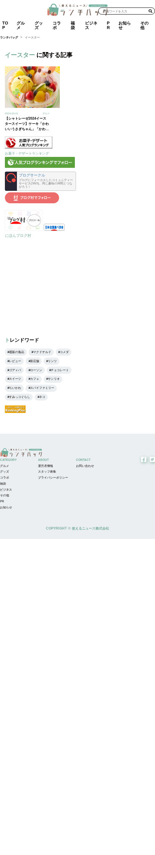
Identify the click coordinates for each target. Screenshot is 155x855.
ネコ (42, 397)
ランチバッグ (9, 37)
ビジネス (91, 25)
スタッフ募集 (47, 471)
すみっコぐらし (19, 397)
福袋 (73, 25)
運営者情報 (45, 466)
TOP (5, 25)
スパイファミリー (42, 388)
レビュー (15, 361)
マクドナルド (42, 352)
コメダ (64, 352)
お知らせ (125, 25)
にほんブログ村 (18, 235)
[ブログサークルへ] (40, 181)
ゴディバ (15, 370)
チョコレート (60, 370)
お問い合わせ (85, 466)
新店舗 (34, 361)
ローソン (36, 370)
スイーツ (15, 379)
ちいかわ (15, 388)
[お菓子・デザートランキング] (28, 147)
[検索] (150, 11)
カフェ (34, 379)
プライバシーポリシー (53, 477)
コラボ (57, 25)
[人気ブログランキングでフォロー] (40, 166)
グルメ (21, 25)
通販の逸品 (16, 352)
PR (108, 25)
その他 (144, 25)
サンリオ (54, 379)
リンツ (52, 361)
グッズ (39, 25)
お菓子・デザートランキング (27, 153)
